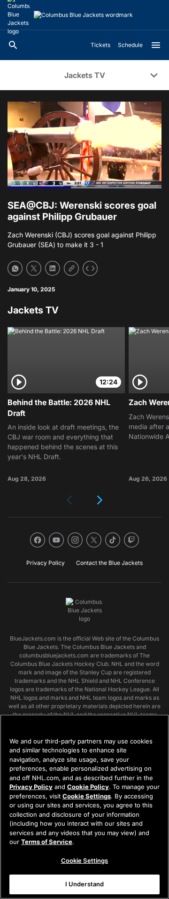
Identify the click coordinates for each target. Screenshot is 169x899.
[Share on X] (33, 268)
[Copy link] (71, 268)
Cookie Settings (86, 796)
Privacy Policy (31, 786)
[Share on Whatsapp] (15, 268)
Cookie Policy (88, 786)
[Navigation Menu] (155, 45)
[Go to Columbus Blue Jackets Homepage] (83, 15)
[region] (84, 806)
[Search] (13, 45)
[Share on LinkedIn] (52, 268)
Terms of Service (46, 841)
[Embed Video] (90, 268)
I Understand (84, 884)
